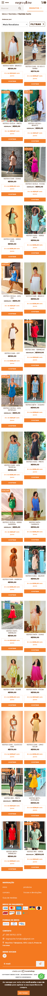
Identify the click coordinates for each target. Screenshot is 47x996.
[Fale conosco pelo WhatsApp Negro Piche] (41, 976)
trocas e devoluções (33, 892)
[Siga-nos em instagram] (5, 956)
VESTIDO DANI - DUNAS (12, 179)
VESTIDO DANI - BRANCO (35, 296)
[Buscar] (19, 8)
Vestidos (12, 14)
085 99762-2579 (13, 935)
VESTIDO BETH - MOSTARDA (35, 799)
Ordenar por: (7, 19)
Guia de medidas (10, 898)
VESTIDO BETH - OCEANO (34, 405)
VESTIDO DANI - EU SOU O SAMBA (35, 67)
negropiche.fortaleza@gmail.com (20, 939)
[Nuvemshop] (23, 972)
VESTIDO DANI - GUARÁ (12, 690)
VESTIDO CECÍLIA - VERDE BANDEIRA (12, 523)
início (5, 887)
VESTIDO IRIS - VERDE (35, 852)
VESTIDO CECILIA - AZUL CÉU (12, 297)
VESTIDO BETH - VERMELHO (12, 852)
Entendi (23, 993)
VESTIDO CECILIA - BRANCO (35, 124)
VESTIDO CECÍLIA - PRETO (12, 123)
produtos (28, 887)
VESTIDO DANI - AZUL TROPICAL (12, 466)
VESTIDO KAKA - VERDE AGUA (35, 236)
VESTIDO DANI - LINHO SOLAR (35, 746)
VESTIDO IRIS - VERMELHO (35, 350)
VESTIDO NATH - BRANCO (12, 66)
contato (6, 892)
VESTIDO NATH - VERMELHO (12, 632)
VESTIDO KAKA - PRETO (35, 462)
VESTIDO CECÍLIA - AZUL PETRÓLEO (12, 409)
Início (4, 14)
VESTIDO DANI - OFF (12, 353)
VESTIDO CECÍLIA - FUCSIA (35, 184)
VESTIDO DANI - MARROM (12, 579)
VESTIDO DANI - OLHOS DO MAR (12, 746)
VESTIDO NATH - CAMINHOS (35, 523)
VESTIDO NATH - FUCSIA (35, 690)
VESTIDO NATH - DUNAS (35, 635)
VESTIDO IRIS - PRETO (12, 798)
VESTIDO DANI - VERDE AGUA (12, 240)
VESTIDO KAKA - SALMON (34, 576)
